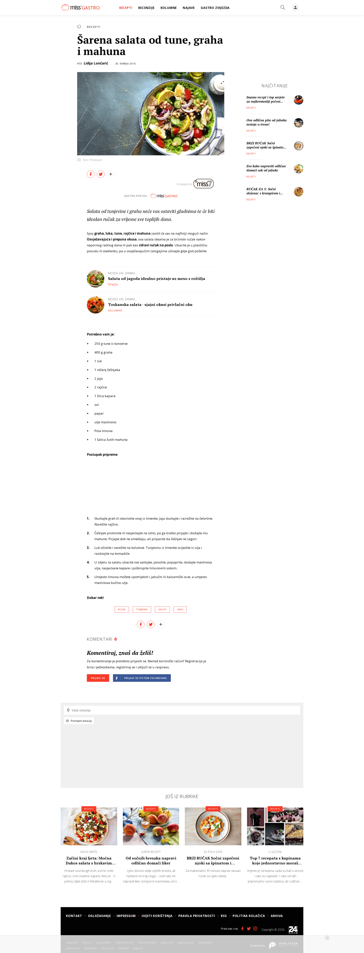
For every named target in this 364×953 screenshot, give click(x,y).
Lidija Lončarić (96, 63)
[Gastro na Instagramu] (255, 928)
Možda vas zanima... (122, 273)
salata (162, 609)
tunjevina (142, 609)
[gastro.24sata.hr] (80, 7)
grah (180, 609)
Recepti (94, 27)
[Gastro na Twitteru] (248, 928)
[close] (327, 938)
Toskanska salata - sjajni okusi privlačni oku (150, 304)
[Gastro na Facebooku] (242, 928)
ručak (122, 609)
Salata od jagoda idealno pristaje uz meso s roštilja (156, 278)
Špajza (113, 284)
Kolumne (115, 310)
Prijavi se (98, 678)
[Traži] (283, 7)
